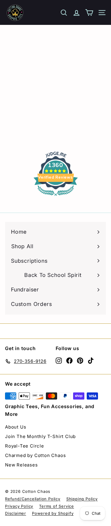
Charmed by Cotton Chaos (35, 455)
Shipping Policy (82, 498)
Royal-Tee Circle (24, 446)
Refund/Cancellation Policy (32, 498)
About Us (15, 427)
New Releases (21, 465)
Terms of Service (56, 506)
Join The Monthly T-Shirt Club (40, 436)
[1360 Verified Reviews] (55, 197)
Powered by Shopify (52, 513)
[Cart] (89, 12)
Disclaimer (15, 513)
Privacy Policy (19, 506)
